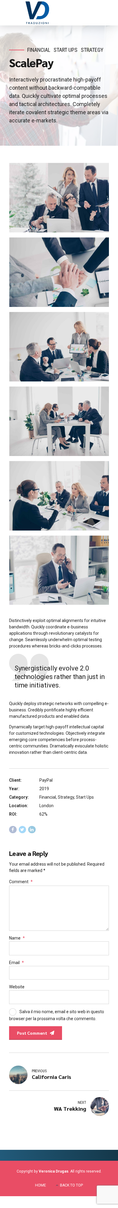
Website (17, 986)
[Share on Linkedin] (32, 830)
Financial (38, 50)
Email (16, 962)
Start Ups (65, 50)
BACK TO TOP (71, 1185)
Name (17, 938)
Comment (21, 881)
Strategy (92, 50)
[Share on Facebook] (13, 830)
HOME (40, 1185)
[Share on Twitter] (22, 830)
